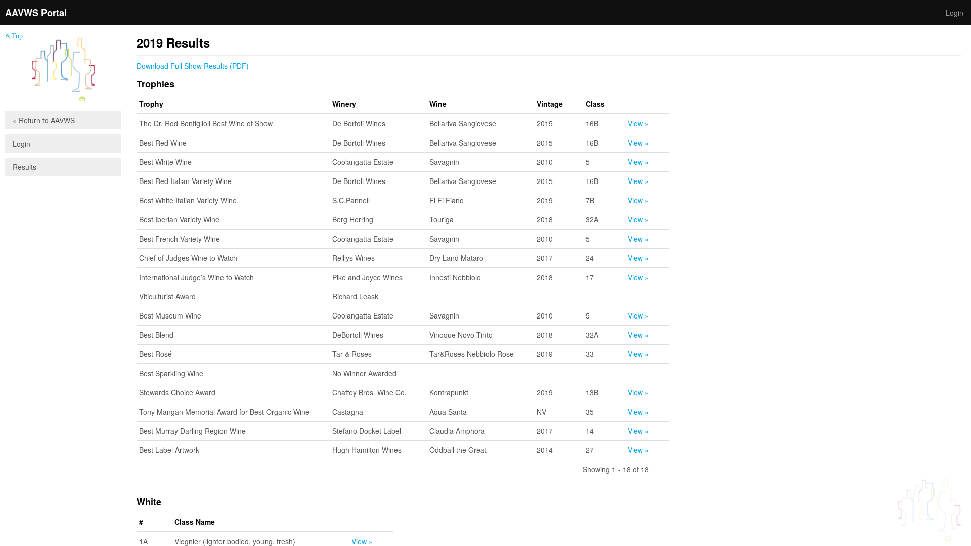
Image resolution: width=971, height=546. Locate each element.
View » (638, 123)
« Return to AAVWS (44, 120)
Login (954, 13)
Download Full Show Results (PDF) (193, 66)
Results (24, 167)
